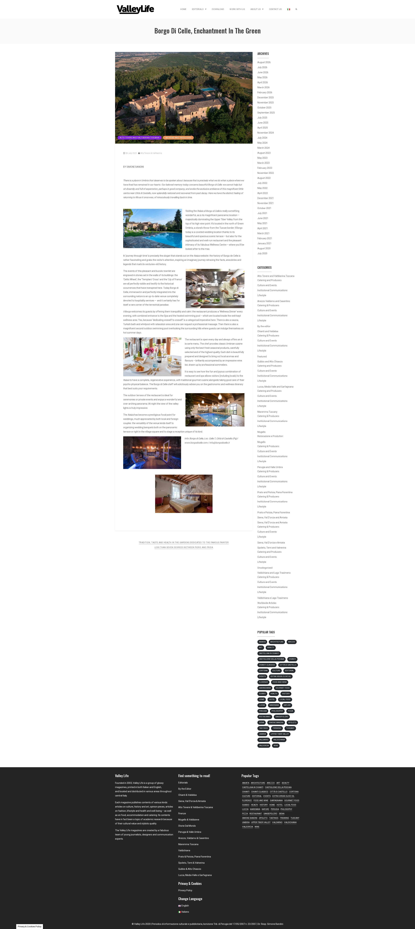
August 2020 (264, 248)
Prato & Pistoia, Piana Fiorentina (194, 856)
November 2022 (265, 173)
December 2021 (265, 198)
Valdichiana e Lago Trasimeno (272, 598)
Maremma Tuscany (267, 412)
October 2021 (264, 208)
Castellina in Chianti (269, 653)
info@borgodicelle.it (219, 442)
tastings (263, 728)
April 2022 (262, 193)
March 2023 (263, 163)
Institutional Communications (272, 290)
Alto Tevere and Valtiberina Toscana (139, 138)
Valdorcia (264, 745)
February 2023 (264, 168)
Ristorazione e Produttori (270, 436)
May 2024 (262, 143)
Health (274, 694)
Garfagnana (265, 688)
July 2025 (262, 117)
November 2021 (265, 203)
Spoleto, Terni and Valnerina (271, 547)
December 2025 (265, 97)
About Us (255, 9)
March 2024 (263, 148)
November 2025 (265, 102)
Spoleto (292, 722)
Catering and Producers (178, 138)
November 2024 (265, 132)
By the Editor (184, 788)
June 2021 (262, 218)
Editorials (198, 9)
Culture (276, 671)
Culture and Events (267, 285)
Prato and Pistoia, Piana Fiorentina (274, 492)
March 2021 (263, 233)
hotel (272, 699)
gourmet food (283, 688)
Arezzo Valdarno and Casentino (273, 301)
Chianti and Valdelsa (267, 331)
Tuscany (290, 728)
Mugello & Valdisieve (188, 819)
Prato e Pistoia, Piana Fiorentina (273, 512)
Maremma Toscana (188, 844)
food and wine (280, 682)
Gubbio (262, 694)
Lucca (262, 705)
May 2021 (262, 223)
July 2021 (262, 213)
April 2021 (262, 228)
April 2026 (262, 82)
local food (285, 699)
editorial (289, 671)
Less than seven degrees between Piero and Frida (183, 547)
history (286, 694)
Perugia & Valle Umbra (189, 832)
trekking (277, 728)
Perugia (263, 711)
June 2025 (262, 122)
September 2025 (266, 112)
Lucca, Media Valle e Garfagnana (195, 875)
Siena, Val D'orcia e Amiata (271, 542)
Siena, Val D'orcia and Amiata (272, 517)
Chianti (292, 659)
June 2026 (262, 72)
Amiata (262, 642)
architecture (276, 642)
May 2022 (262, 188)
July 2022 (262, 183)
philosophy (277, 711)
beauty (270, 647)
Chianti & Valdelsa (187, 795)
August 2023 (264, 153)
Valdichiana (279, 740)
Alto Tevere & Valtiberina (151, 153)
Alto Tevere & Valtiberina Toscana (195, 807)
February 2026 (264, 92)
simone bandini (276, 722)
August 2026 (264, 62)
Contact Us (275, 9)
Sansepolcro (281, 717)
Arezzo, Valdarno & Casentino (193, 838)
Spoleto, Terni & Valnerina (191, 862)
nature (287, 705)
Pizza (290, 711)
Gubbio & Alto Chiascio (189, 869)
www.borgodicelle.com (196, 442)
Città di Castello (288, 665)
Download (218, 9)
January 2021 (264, 243)
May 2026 (262, 77)
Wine (276, 745)
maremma (274, 705)
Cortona (263, 671)
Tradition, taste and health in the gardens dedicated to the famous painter (184, 542)
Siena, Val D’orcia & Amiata (192, 801)
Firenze (182, 813)
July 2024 (262, 137)
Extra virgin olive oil (281, 676)
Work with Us (237, 9)
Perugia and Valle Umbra (270, 467)
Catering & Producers (268, 305)
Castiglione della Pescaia (271, 659)
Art (260, 647)
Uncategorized (265, 567)
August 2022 (264, 178)
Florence (263, 682)
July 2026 (262, 67)
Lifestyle (261, 295)
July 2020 (262, 253)
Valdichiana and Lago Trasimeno (274, 573)
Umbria (262, 734)
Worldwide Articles (266, 603)
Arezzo (291, 642)
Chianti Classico (267, 665)
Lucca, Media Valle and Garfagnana (275, 386)
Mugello (261, 432)
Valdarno (263, 740)
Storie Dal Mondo (187, 825)
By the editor (263, 326)
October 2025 (264, 107)
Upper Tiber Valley (280, 734)
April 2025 (262, 127)
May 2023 (262, 158)
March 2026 (263, 87)
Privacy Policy (185, 890)
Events (262, 676)
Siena (261, 722)
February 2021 (264, 238)
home (261, 699)
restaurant (265, 717)
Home (183, 9)
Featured (262, 356)
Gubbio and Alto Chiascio (270, 361)
